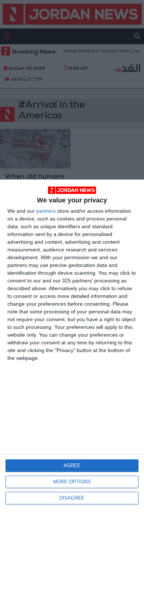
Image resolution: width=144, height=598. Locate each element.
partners (46, 210)
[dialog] (72, 389)
